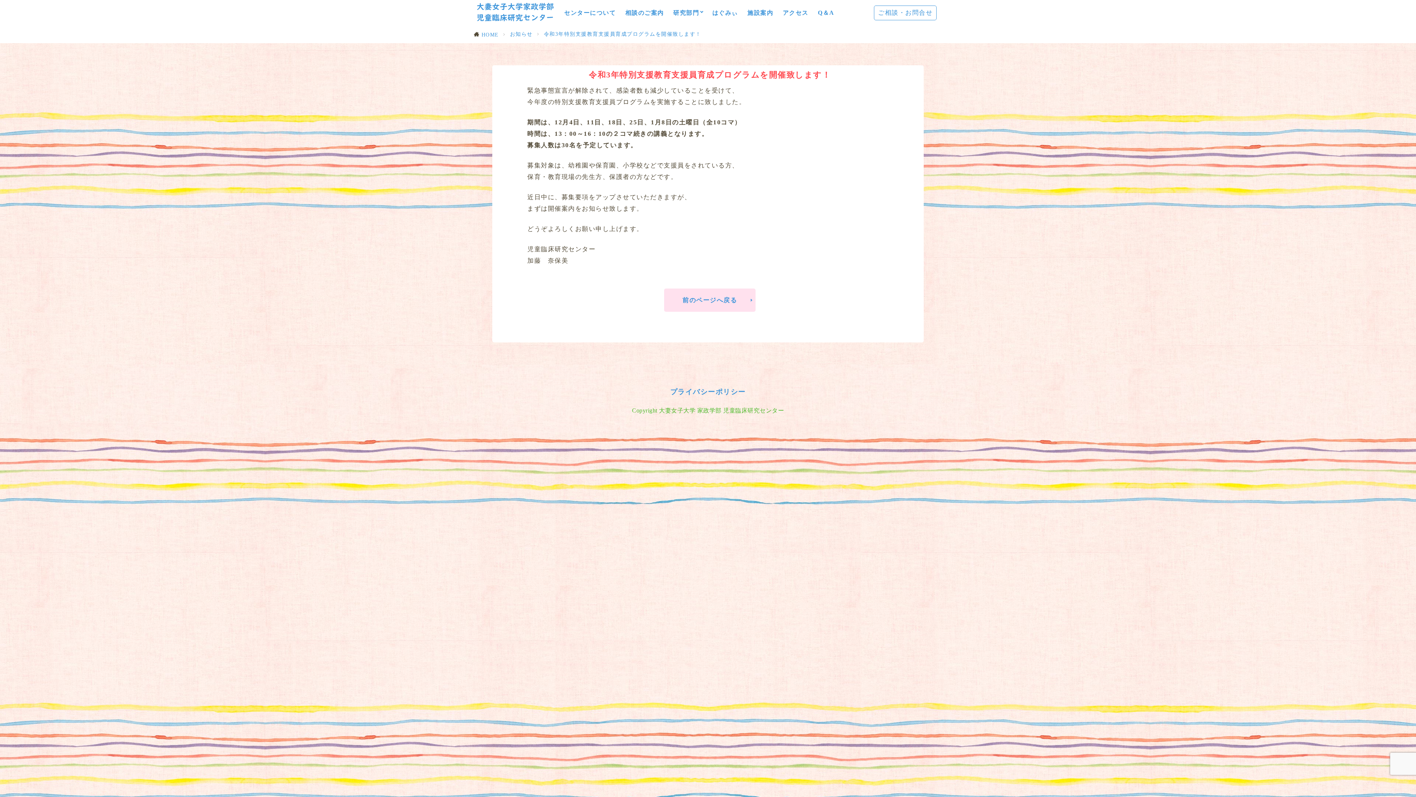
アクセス (796, 13)
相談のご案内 (644, 13)
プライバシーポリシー (708, 392)
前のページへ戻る (710, 300)
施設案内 (760, 13)
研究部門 (686, 13)
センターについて (590, 13)
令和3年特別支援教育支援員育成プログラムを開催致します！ (622, 34)
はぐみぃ (725, 13)
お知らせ (521, 34)
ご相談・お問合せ (905, 12)
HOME (490, 35)
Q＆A (826, 13)
